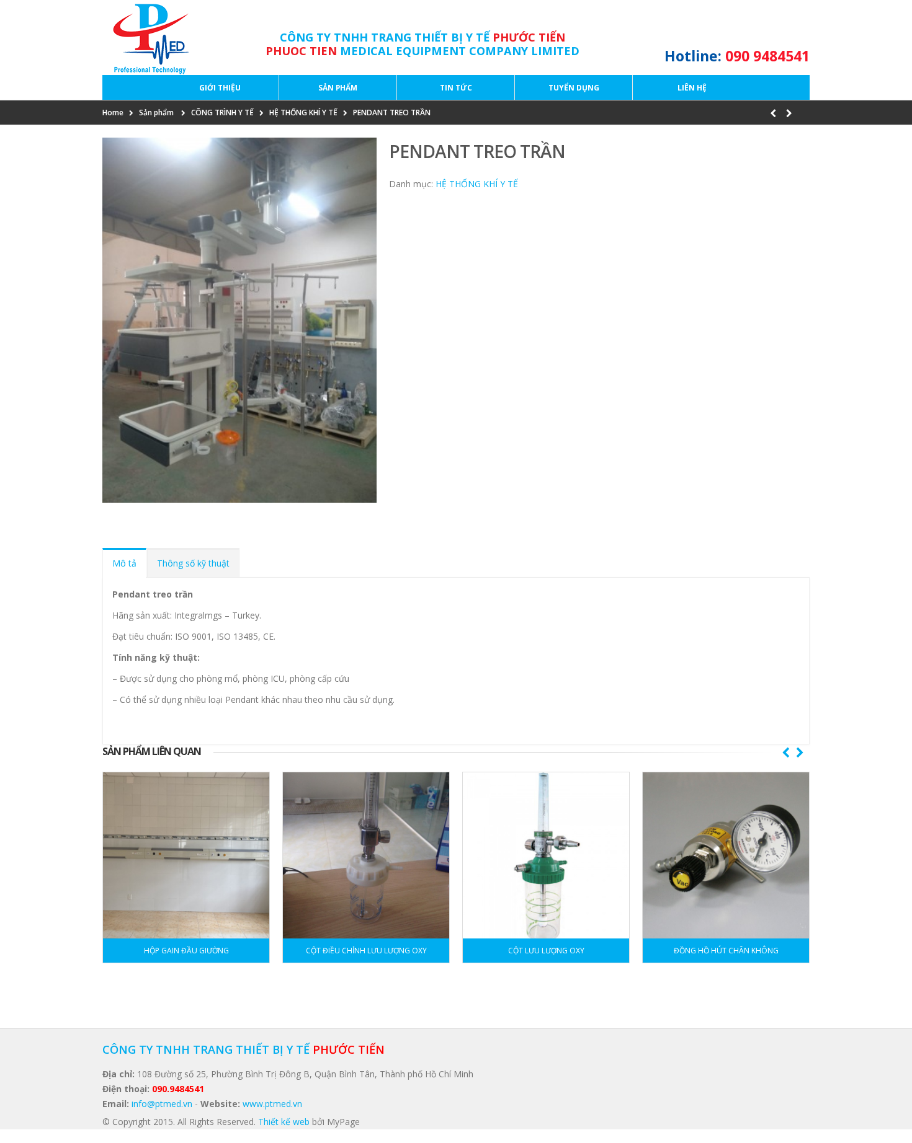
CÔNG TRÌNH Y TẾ (222, 112)
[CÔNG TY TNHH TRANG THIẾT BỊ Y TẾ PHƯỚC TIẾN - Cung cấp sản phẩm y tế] (147, 37)
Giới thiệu (220, 87)
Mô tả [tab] (124, 563)
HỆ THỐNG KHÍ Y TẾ (303, 112)
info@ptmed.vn (162, 1104)
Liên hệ (692, 87)
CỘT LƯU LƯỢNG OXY (546, 950)
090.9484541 (178, 1089)
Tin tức (456, 87)
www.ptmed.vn (272, 1104)
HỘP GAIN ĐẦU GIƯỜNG (186, 950)
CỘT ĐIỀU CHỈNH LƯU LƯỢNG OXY (366, 950)
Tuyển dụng (573, 87)
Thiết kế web (284, 1122)
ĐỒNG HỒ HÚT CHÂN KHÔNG (726, 950)
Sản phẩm (337, 87)
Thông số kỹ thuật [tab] (193, 563)
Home (112, 112)
